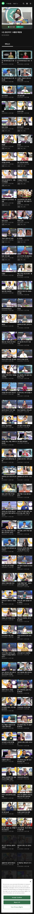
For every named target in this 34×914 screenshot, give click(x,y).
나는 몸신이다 (6, 32)
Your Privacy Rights (17, 907)
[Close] (30, 881)
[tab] (7, 44)
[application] (17, 16)
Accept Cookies (17, 897)
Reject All (17, 902)
